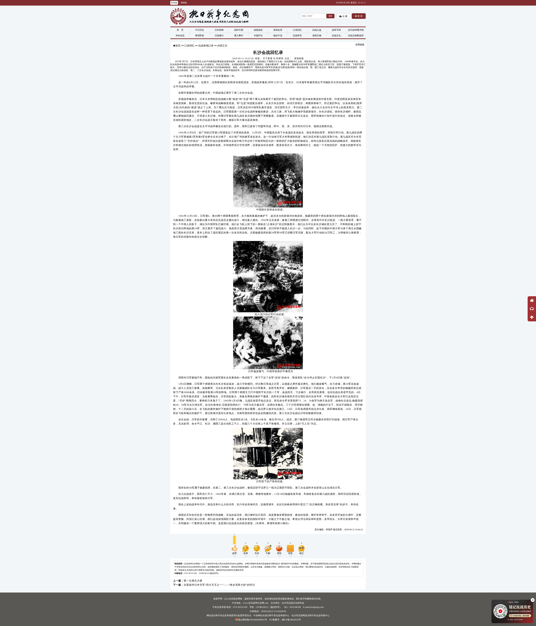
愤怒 (290, 553)
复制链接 (299, 58)
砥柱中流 (277, 35)
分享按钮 (359, 44)
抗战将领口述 (205, 45)
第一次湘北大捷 (193, 580)
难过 (301, 553)
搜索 (330, 16)
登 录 (359, 16)
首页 (177, 45)
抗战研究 (297, 35)
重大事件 (238, 35)
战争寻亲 (336, 30)
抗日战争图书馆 (356, 30)
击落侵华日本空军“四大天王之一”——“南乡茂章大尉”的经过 (219, 584)
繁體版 (184, 3)
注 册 (344, 16)
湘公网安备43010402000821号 (252, 619)
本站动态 (180, 35)
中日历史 (199, 30)
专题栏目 (258, 35)
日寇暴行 (219, 35)
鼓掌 (245, 553)
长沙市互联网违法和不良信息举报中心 (310, 615)
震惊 (279, 553)
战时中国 (238, 30)
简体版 (174, 3)
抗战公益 (316, 30)
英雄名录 (277, 30)
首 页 (180, 30)
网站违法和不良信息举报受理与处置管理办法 (229, 615)
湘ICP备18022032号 (291, 619)
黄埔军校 (199, 35)
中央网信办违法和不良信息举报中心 (271, 615)
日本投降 (219, 30)
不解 (268, 553)
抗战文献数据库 (356, 35)
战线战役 (258, 30)
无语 (257, 553)
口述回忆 (297, 30)
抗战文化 (336, 35)
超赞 (234, 553)
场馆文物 (316, 35)
